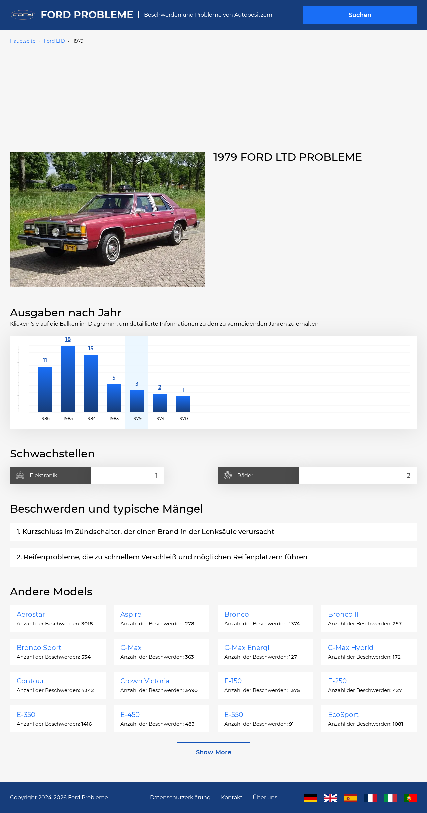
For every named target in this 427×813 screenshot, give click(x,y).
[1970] (183, 379)
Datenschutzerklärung (180, 797)
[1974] (160, 379)
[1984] (91, 379)
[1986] (45, 379)
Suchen (360, 15)
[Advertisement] (213, 96)
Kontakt (232, 797)
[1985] (68, 379)
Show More (213, 752)
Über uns (265, 797)
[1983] (114, 379)
